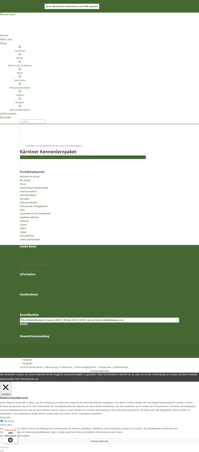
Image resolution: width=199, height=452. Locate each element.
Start (22, 145)
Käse (22, 209)
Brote (23, 184)
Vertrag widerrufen (31, 311)
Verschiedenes (27, 235)
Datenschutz (121, 367)
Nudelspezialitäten (29, 217)
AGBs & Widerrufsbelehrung (36, 307)
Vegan (23, 232)
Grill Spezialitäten (28, 202)
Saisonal (24, 220)
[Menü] (16, 429)
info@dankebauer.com (33, 257)
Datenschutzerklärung (50, 378)
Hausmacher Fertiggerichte (34, 206)
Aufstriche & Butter (30, 176)
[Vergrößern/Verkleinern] (1, 447)
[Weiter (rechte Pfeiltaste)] (3, 451)
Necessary (9, 421)
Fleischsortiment (28, 191)
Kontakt (6, 117)
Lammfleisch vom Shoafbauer (35, 213)
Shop (3, 43)
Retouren (25, 303)
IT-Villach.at (65, 367)
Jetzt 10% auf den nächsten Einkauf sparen (45, 341)
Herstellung (27, 283)
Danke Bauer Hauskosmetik (34, 187)
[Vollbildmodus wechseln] (3, 447)
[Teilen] (5, 447)
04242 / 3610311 (79, 320)
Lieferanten (8, 113)
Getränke (24, 198)
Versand (25, 287)
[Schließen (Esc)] (7, 447)
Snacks (23, 224)
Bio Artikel (25, 180)
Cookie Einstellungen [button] (76, 378)
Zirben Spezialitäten (30, 239)
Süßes (23, 228)
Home (4, 35)
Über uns (6, 39)
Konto (23, 328)
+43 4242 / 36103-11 (30, 1)
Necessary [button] (5, 417)
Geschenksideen (28, 195)
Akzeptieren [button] (97, 378)
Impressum (105, 367)
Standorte (26, 291)
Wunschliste (27, 332)
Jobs (22, 279)
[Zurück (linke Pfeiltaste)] (1, 451)
